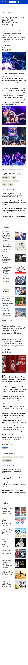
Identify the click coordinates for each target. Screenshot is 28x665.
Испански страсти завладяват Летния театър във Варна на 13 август (12, 471)
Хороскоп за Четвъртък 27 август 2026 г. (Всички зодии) (7, 531)
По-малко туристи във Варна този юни (7, 301)
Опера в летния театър (7, 457)
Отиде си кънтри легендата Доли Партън (7, 542)
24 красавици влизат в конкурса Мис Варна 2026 (6, 269)
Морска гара (15, 180)
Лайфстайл (8, 265)
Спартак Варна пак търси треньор (7, 291)
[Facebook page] (2, 2)
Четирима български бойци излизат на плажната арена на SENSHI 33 (7, 281)
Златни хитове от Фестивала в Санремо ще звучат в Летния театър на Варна (14, 202)
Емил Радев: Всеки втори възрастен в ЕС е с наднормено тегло (7, 237)
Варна (19, 173)
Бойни (6, 276)
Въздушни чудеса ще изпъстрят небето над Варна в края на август (7, 314)
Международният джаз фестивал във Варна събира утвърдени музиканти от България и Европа (14, 210)
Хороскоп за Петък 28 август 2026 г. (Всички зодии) (7, 521)
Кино (6, 242)
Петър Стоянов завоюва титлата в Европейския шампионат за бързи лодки (7, 512)
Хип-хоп (13, 177)
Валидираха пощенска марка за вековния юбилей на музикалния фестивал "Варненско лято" (12, 195)
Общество (3, 265)
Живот (7, 308)
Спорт (3, 276)
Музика (10, 12)
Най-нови (7, 503)
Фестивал (4, 184)
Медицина (3, 231)
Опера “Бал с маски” (6, 460)
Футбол (6, 287)
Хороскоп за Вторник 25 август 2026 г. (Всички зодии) (7, 584)
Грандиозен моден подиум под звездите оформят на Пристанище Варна (7, 554)
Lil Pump (11, 184)
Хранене (7, 231)
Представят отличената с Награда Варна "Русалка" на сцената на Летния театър (14, 484)
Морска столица (5, 177)
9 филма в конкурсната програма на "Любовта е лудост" (6, 248)
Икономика (3, 298)
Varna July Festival (6, 180)
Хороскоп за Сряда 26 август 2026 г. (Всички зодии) (7, 573)
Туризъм (8, 298)
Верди (21, 457)
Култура (4, 12)
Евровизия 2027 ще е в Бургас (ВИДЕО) (13, 216)
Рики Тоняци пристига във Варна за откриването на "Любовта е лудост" (7, 564)
